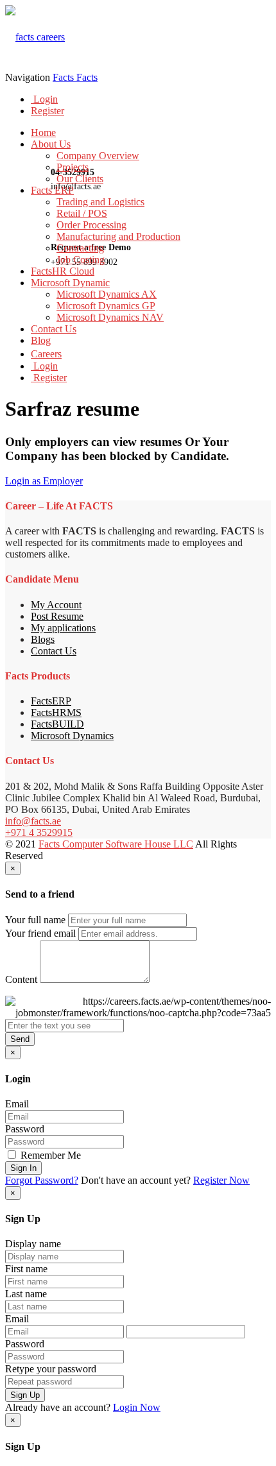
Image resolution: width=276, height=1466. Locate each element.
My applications (63, 627)
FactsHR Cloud (62, 271)
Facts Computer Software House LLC (116, 844)
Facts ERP (52, 190)
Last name (26, 1293)
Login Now (136, 1407)
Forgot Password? (41, 1180)
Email (17, 1103)
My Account (56, 604)
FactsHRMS (56, 712)
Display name (33, 1243)
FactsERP (51, 700)
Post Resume (57, 616)
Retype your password (50, 1368)
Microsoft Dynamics (72, 735)
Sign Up (25, 1395)
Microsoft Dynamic (70, 282)
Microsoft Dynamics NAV (110, 317)
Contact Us (53, 328)
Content (21, 979)
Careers (46, 353)
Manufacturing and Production (118, 236)
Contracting (80, 248)
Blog (41, 340)
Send (20, 1039)
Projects (72, 167)
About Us (51, 144)
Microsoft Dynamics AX (106, 294)
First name (26, 1268)
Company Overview (97, 155)
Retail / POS (81, 213)
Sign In (23, 1168)
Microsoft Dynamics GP (105, 305)
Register (47, 110)
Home (43, 132)
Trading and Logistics (100, 201)
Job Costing (80, 259)
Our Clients (79, 178)
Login (44, 99)
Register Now (221, 1180)
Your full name (35, 919)
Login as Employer (44, 480)
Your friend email (40, 933)
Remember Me (49, 1155)
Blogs (43, 639)
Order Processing (91, 224)
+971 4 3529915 (39, 832)
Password (24, 1128)
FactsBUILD (57, 724)
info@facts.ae (33, 820)
